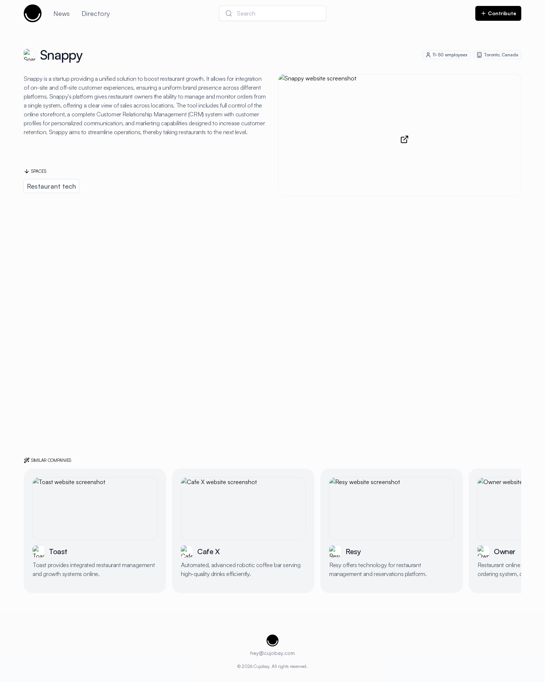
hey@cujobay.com (272, 653)
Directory (96, 13)
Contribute (502, 13)
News (61, 13)
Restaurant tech (51, 186)
